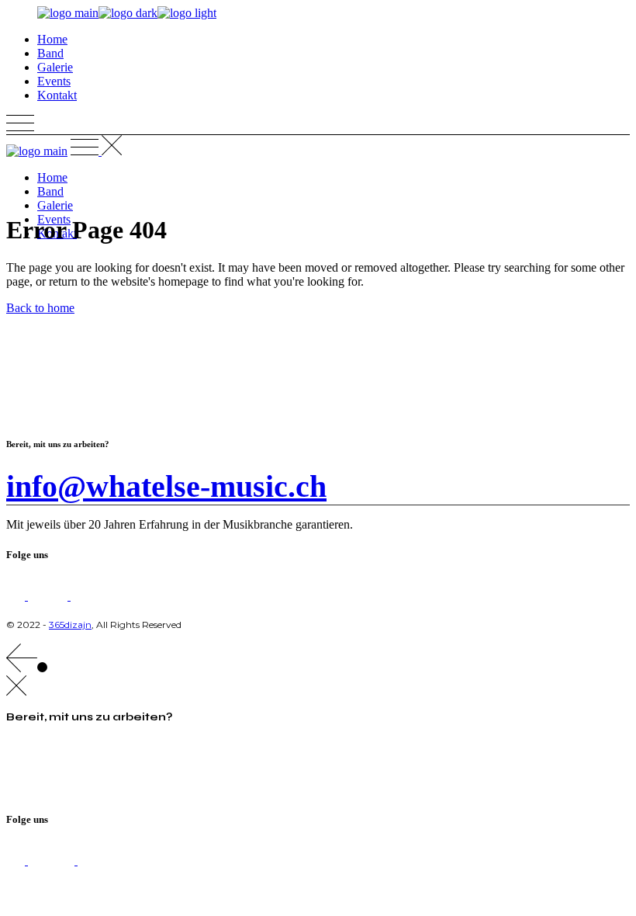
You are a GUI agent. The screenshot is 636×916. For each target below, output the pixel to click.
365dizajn (70, 624)
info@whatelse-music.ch (166, 486)
